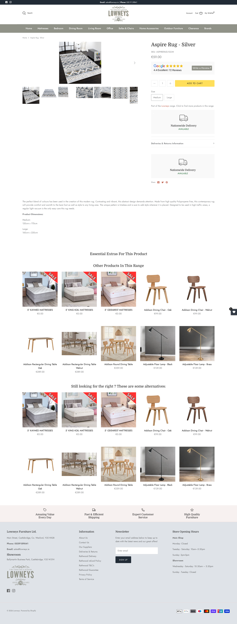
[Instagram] (10, 2)
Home (29, 28)
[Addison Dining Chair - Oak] (157, 289)
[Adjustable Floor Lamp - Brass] (197, 343)
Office (110, 28)
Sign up (123, 559)
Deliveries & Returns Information (167, 143)
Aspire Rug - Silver (37, 37)
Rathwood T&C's (86, 565)
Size (153, 91)
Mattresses (43, 28)
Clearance (193, 28)
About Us (83, 537)
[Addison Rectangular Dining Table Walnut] (79, 343)
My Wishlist (209, 13)
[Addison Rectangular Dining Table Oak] (40, 343)
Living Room (94, 28)
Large (169, 97)
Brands (207, 28)
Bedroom (58, 28)
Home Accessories (149, 28)
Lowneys (165, 105)
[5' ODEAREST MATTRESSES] (118, 289)
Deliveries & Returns (88, 551)
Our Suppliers (85, 547)
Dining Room (76, 28)
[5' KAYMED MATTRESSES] (40, 289)
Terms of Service (86, 579)
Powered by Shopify (28, 610)
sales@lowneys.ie (21, 549)
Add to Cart (195, 83)
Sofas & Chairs (126, 28)
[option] (80, 63)
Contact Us (84, 542)
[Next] (135, 63)
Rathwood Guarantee (88, 570)
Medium (157, 97)
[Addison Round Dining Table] (118, 343)
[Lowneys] (118, 13)
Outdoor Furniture (173, 28)
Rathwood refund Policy (90, 560)
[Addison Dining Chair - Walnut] (197, 289)
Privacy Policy (85, 574)
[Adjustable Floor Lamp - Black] (157, 343)
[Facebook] (6, 2)
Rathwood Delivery (87, 556)
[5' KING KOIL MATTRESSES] (79, 289)
